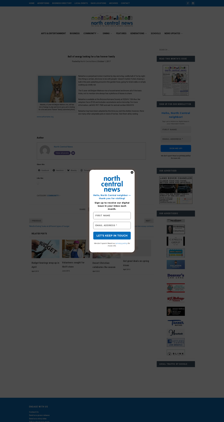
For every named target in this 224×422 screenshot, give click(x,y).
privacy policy (121, 243)
